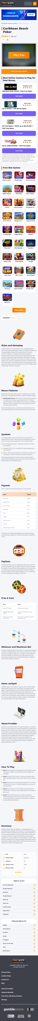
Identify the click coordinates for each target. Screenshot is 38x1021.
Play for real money (19, 71)
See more (18, 872)
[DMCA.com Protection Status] (10, 1015)
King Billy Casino (27, 86)
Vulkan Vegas (27, 140)
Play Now (19, 96)
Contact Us (5, 979)
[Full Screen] (12, 39)
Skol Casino (27, 103)
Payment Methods (7, 992)
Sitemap (4, 999)
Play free (19, 55)
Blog (2, 983)
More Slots (19, 310)
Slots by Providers (7, 988)
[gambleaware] (14, 1009)
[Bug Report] (7, 39)
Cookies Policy (6, 976)
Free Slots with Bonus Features (11, 996)
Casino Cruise (28, 120)
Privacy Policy (6, 972)
